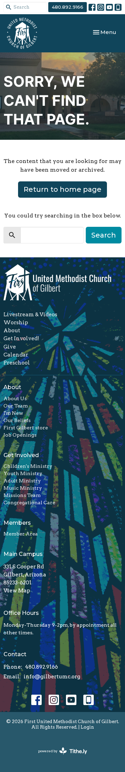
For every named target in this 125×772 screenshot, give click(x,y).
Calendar (15, 355)
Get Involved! (21, 338)
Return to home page (62, 189)
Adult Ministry (22, 480)
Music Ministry (22, 488)
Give (9, 347)
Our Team (15, 406)
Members (17, 523)
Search (103, 235)
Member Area (20, 534)
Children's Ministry (27, 466)
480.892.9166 (67, 7)
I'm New (13, 413)
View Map (16, 590)
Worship (15, 322)
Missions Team (22, 495)
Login (87, 727)
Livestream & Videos (30, 314)
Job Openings (19, 435)
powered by (59, 757)
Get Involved (21, 455)
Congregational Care (29, 502)
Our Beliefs (17, 420)
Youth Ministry (22, 473)
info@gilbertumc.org (52, 677)
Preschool (16, 363)
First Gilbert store (25, 427)
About (11, 330)
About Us (15, 398)
